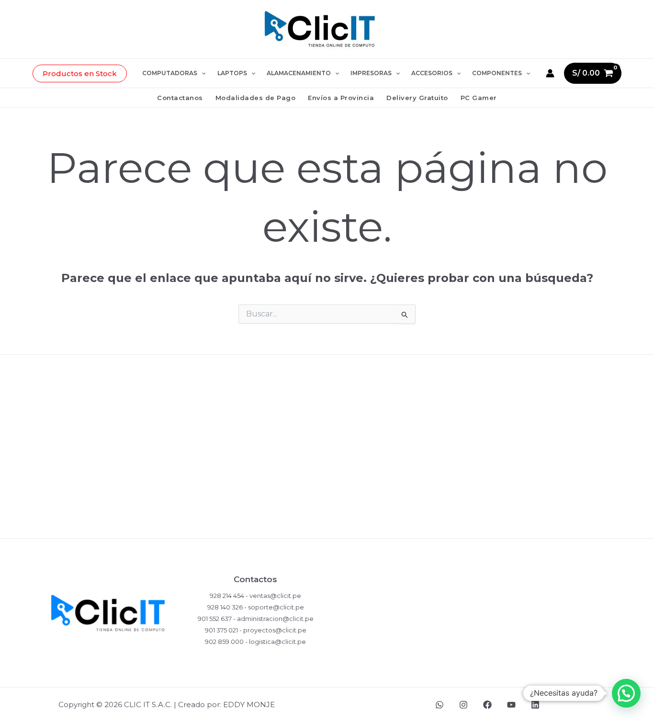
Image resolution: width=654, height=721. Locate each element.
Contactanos (180, 97)
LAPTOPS (232, 73)
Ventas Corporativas (327, 527)
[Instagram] (463, 704)
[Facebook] (487, 704)
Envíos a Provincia (341, 97)
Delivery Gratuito (417, 97)
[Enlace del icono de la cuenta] (550, 73)
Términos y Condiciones (327, 496)
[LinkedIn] (535, 704)
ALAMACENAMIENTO (299, 73)
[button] (80, 73)
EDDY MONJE (249, 704)
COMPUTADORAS (169, 73)
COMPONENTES (497, 73)
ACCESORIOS (431, 73)
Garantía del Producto (327, 465)
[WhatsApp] (439, 704)
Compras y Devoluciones (327, 434)
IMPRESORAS (371, 73)
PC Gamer (479, 97)
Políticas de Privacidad (327, 403)
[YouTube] (511, 704)
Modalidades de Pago (255, 97)
